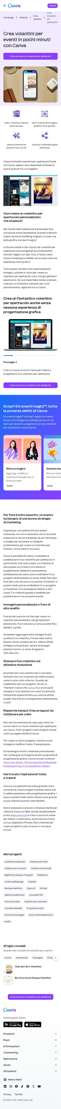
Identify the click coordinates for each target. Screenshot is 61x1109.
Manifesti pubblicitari (15, 895)
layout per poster (13, 762)
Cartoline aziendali (13, 908)
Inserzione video (12, 901)
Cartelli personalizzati (15, 861)
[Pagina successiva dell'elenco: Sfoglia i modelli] (55, 958)
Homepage (8, 17)
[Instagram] (11, 1086)
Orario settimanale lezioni (41, 914)
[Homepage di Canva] (14, 5)
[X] (33, 1086)
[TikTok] (22, 1086)
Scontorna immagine (14, 914)
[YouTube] (39, 1086)
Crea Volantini (37, 17)
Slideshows (42, 875)
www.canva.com (19, 815)
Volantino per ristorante (35, 901)
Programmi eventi (35, 908)
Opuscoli (31, 888)
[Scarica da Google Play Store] (13, 1027)
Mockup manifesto (13, 888)
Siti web (43, 888)
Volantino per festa (39, 861)
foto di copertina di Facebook (40, 762)
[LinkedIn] (5, 1086)
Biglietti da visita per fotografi (19, 875)
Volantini (23, 17)
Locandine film (36, 895)
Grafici (8, 921)
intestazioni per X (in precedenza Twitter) (27, 766)
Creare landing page (14, 881)
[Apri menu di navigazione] (4, 5)
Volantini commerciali (41, 868)
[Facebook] (16, 1086)
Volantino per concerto (15, 868)
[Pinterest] (28, 1086)
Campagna (37, 957)
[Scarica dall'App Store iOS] (32, 1027)
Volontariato (22, 957)
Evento (8, 957)
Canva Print (34, 687)
